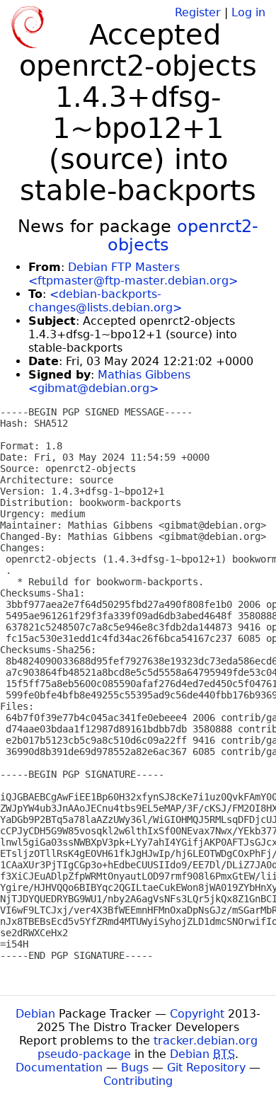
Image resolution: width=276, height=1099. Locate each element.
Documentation (59, 1067)
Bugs (135, 1067)
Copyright (197, 1013)
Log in (248, 12)
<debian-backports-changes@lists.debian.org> (105, 300)
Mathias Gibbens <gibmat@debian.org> (109, 381)
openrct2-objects (183, 236)
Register (198, 12)
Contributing (138, 1081)
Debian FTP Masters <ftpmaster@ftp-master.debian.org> (133, 273)
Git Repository (206, 1067)
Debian (35, 1013)
